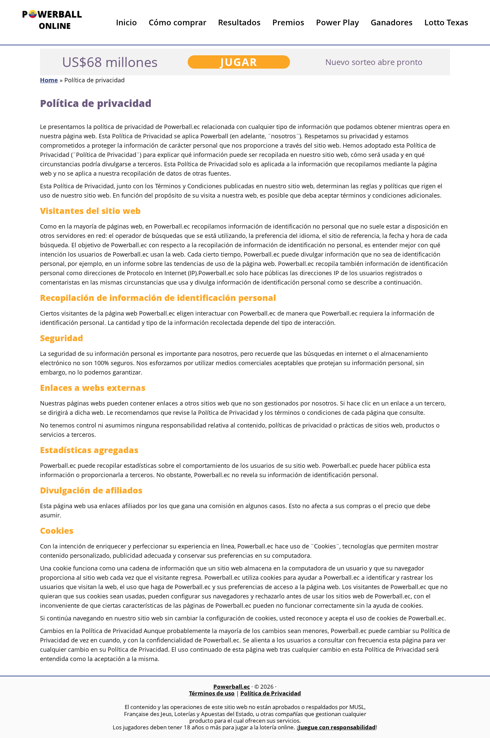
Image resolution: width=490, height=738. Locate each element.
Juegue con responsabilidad (337, 727)
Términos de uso (212, 693)
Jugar (238, 62)
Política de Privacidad (270, 693)
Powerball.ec (53, 24)
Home (49, 80)
